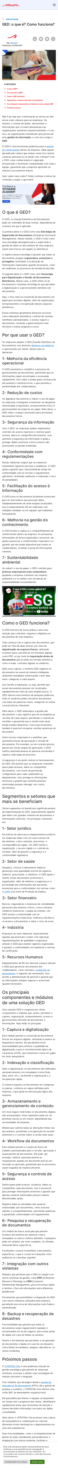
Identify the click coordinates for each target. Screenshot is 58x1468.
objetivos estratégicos (42, 345)
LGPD (7, 891)
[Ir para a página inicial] (11, 5)
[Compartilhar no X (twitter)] (47, 39)
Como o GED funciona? (16, 96)
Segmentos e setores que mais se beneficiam (25, 100)
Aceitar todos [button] (37, 1462)
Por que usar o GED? (15, 93)
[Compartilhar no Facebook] (41, 39)
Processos (12, 19)
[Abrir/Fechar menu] (54, 4)
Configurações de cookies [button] (16, 1462)
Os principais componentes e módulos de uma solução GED (30, 104)
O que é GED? (12, 89)
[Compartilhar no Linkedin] (35, 39)
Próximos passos (14, 108)
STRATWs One (12, 1366)
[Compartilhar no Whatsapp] (53, 39)
